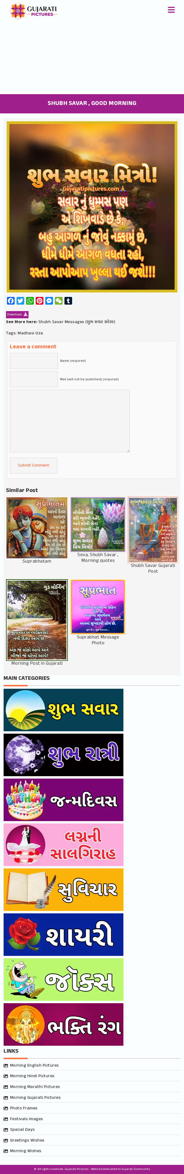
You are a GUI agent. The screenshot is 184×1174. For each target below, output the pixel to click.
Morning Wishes (25, 1151)
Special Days (22, 1129)
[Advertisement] (92, 58)
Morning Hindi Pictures (32, 1076)
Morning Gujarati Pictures (35, 1097)
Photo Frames (24, 1108)
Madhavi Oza (30, 333)
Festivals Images (26, 1119)
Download (15, 314)
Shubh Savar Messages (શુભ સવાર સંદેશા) (76, 322)
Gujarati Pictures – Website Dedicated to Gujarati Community (107, 1169)
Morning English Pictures (34, 1065)
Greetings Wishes (27, 1140)
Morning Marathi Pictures (35, 1087)
